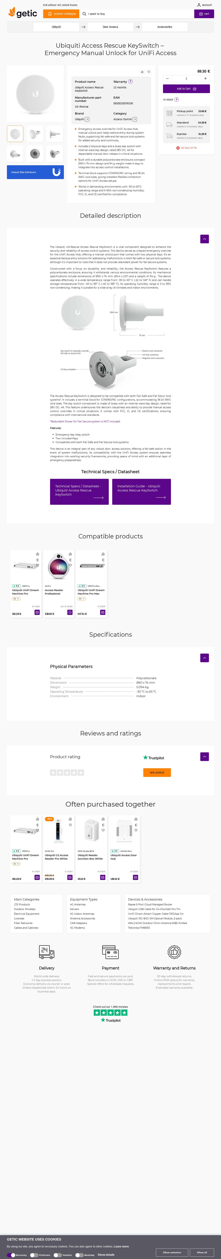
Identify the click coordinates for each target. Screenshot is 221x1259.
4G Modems (77, 927)
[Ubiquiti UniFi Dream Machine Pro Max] (91, 565)
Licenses (19, 918)
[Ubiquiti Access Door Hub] (124, 830)
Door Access (110, 26)
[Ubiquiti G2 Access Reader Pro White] (59, 830)
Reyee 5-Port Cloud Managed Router (150, 904)
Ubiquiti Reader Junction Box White (90, 850)
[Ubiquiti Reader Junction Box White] (91, 830)
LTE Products (22, 904)
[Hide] (204, 239)
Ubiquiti (56, 26)
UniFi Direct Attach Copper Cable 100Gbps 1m (156, 913)
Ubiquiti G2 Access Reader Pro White (56, 850)
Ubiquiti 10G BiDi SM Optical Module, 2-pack (155, 918)
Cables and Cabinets (26, 927)
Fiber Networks (23, 923)
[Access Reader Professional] (59, 565)
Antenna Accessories (82, 918)
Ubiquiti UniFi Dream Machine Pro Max (91, 585)
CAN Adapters (78, 923)
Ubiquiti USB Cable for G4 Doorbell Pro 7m (154, 909)
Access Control (122, 119)
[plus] (205, 78)
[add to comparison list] (142, 71)
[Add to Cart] (37, 612)
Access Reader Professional (54, 585)
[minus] (167, 78)
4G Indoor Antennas (82, 913)
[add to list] (148, 71)
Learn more (121, 1246)
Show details (106, 1254)
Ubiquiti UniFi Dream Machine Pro (25, 585)
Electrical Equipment (26, 913)
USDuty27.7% (188, 147)
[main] (24, 13)
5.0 (17, 579)
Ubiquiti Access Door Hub (123, 850)
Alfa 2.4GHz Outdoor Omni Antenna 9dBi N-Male (157, 923)
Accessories (164, 26)
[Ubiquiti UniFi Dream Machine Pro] (26, 565)
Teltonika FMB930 (139, 927)
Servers (74, 909)
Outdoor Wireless (24, 909)
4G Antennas (78, 904)
